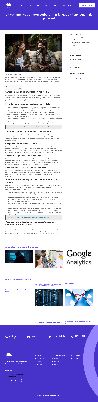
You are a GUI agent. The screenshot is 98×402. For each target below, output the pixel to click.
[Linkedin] (15, 380)
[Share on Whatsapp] (84, 78)
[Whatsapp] (20, 380)
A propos (31, 5)
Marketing (62, 5)
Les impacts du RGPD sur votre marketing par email (18, 280)
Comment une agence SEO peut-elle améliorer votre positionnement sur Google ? (48, 285)
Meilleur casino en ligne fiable (15, 375)
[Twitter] (11, 380)
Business (54, 5)
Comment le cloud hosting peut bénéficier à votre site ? (47, 323)
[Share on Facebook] (72, 78)
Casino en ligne (11, 373)
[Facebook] (6, 380)
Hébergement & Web (43, 5)
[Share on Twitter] (76, 78)
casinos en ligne (11, 376)
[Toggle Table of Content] (19, 87)
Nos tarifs (23, 5)
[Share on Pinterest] (80, 78)
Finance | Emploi (72, 5)
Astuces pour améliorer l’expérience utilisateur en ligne (78, 322)
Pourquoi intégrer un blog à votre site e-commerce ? (16, 290)
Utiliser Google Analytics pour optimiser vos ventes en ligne (77, 282)
